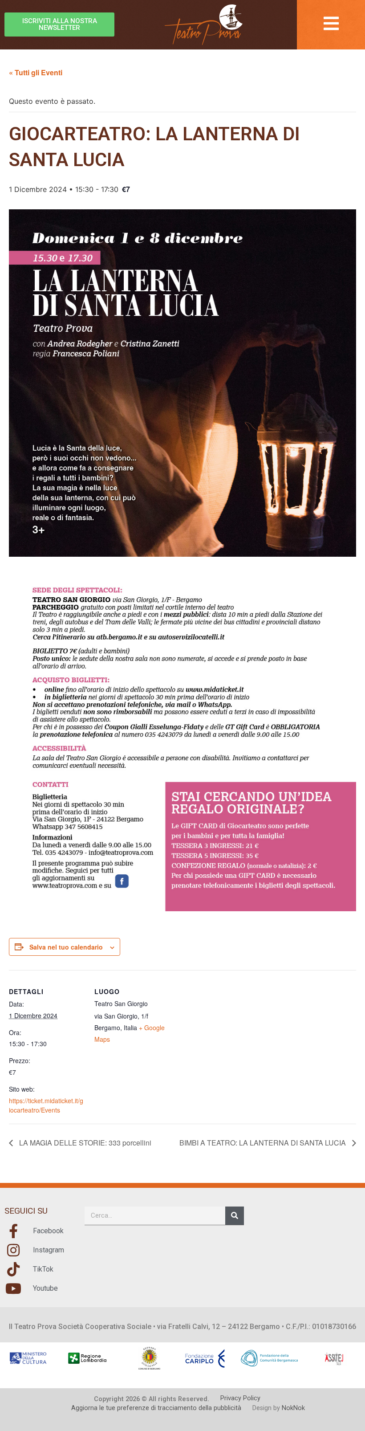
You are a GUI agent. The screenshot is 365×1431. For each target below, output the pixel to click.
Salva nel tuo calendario (66, 946)
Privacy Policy (240, 1398)
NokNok (293, 1408)
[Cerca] (234, 1216)
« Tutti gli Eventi (35, 72)
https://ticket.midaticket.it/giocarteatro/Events (46, 1105)
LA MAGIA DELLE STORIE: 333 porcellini (84, 1142)
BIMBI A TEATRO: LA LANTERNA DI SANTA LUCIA (263, 1142)
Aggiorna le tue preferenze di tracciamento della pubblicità (156, 1408)
